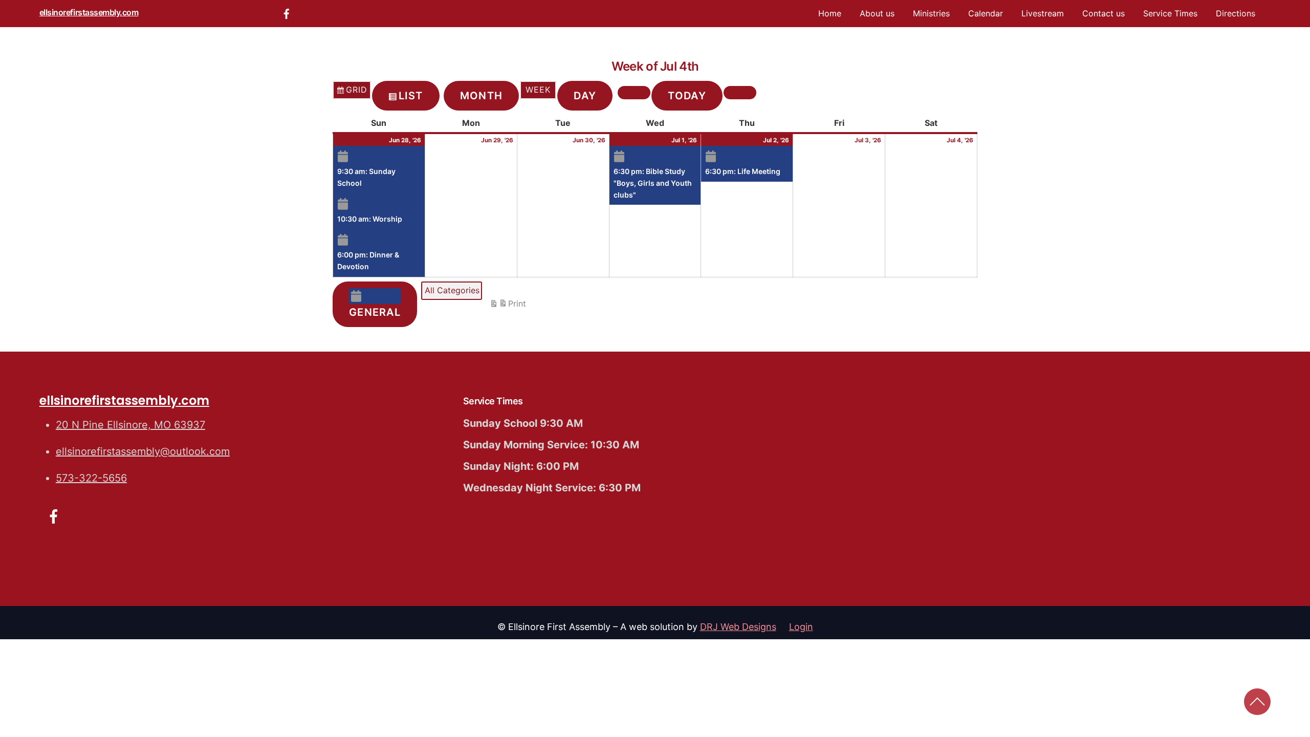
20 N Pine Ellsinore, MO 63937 (130, 425)
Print (507, 306)
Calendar (985, 13)
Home (829, 13)
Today (687, 96)
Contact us (1103, 13)
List (410, 99)
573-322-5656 (91, 478)
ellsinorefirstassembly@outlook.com (143, 451)
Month (481, 96)
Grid (351, 91)
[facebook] (286, 12)
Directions (1235, 13)
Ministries (931, 13)
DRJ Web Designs (738, 626)
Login (801, 626)
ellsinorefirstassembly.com (89, 12)
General (375, 312)
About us (877, 13)
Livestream (1042, 13)
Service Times (1170, 13)
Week (538, 89)
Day (585, 96)
